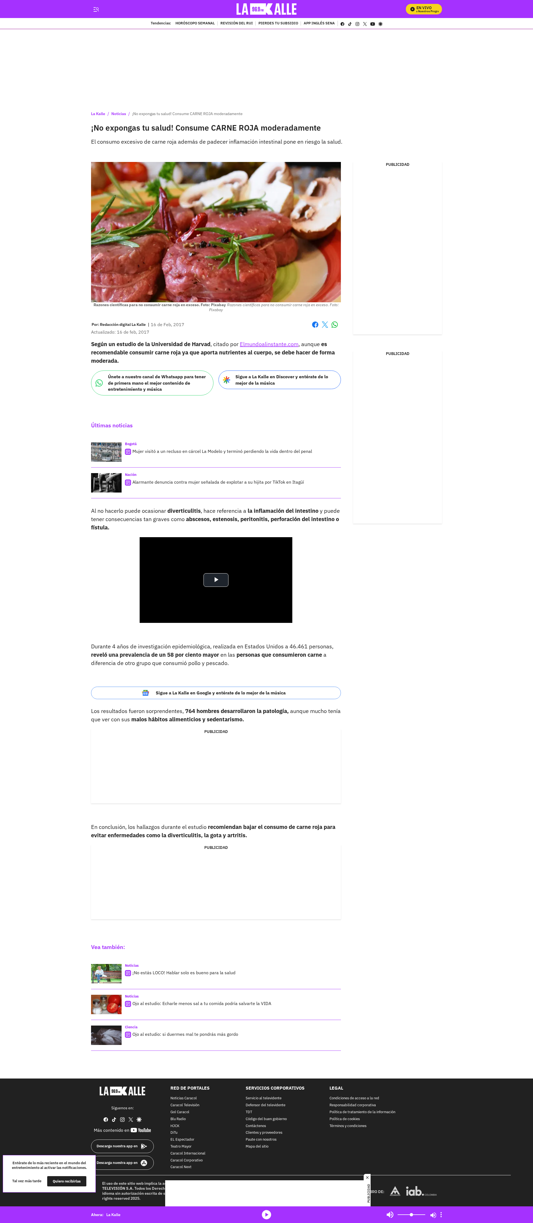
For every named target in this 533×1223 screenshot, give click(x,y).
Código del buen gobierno (266, 1119)
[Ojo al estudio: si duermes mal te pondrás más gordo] (106, 1035)
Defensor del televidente (265, 1105)
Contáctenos (256, 1126)
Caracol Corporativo (186, 1160)
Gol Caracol (179, 1112)
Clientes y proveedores (264, 1133)
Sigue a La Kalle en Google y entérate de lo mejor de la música (221, 693)
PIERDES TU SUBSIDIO (278, 23)
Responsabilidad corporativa (353, 1105)
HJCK (174, 1126)
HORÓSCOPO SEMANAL (195, 23)
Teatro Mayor (181, 1146)
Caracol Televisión (184, 1105)
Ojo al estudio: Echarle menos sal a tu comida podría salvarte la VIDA (201, 1003)
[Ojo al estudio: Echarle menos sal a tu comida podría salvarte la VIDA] (106, 1004)
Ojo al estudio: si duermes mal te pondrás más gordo (185, 1034)
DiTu (173, 1133)
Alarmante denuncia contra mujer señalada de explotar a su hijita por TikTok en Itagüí (218, 482)
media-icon (266, 1214)
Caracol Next (181, 1167)
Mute (390, 1214)
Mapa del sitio (257, 1146)
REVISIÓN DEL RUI (236, 23)
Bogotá (131, 444)
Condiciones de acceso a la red (354, 1098)
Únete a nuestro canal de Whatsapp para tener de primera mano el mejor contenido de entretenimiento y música (157, 383)
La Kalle (98, 114)
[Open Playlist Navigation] (441, 1214)
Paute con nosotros (261, 1139)
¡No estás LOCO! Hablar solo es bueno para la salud (183, 972)
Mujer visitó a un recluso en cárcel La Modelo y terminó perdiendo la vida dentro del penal (222, 451)
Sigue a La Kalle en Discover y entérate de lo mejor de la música (281, 380)
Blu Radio (178, 1119)
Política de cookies (345, 1119)
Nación (131, 474)
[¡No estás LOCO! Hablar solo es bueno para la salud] (106, 973)
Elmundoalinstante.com (269, 344)
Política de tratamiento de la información (362, 1112)
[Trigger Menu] (96, 9)
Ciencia (131, 1027)
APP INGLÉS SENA (319, 23)
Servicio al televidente (263, 1098)
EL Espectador (182, 1139)
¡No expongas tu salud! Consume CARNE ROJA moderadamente (187, 114)
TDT (249, 1112)
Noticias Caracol (183, 1098)
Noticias (118, 114)
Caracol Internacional (187, 1153)
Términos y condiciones (348, 1126)
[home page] (267, 9)
